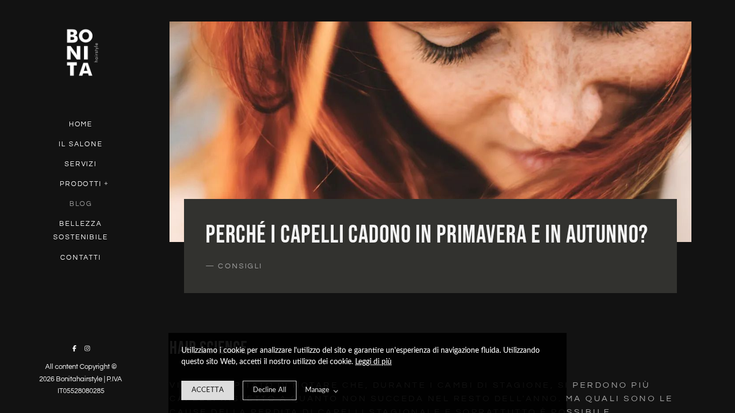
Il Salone (81, 144)
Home (81, 124)
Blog (81, 204)
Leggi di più (373, 362)
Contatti (80, 257)
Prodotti (81, 184)
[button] (106, 182)
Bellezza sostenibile (80, 230)
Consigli (240, 266)
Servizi (81, 164)
